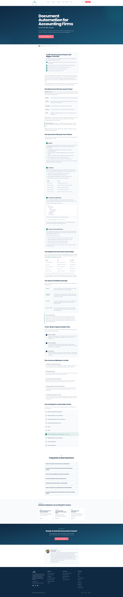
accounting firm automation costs (52, 257)
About (71, 1)
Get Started (80, 582)
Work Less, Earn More (66, 579)
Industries (58, 1)
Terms (86, 592)
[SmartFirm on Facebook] (38, 585)
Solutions (53, 1)
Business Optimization (50, 573)
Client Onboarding (50, 574)
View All (48, 582)
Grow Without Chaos (66, 576)
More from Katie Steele (54, 561)
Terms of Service (80, 587)
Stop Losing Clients (66, 574)
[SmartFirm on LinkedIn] (33, 585)
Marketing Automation (51, 581)
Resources (79, 579)
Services (48, 1)
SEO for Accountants (50, 579)
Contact (83, 1)
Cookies (89, 592)
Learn (79, 576)
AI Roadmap (49, 576)
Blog (63, 1)
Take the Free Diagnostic (45, 36)
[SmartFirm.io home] (34, 2)
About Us (79, 573)
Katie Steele (53, 551)
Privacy (83, 592)
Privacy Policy (80, 586)
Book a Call (88, 1)
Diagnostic (67, 1)
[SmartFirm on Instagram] (35, 585)
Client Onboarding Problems (67, 573)
